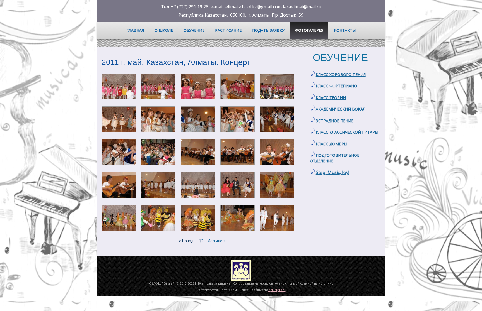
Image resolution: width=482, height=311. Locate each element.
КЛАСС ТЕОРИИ (331, 97)
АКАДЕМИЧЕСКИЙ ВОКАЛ (340, 109)
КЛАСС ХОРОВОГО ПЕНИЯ (341, 74)
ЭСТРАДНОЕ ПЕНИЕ (334, 120)
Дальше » (216, 240)
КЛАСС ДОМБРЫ (331, 143)
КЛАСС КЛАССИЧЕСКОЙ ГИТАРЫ (347, 132)
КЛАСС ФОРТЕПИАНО (336, 86)
